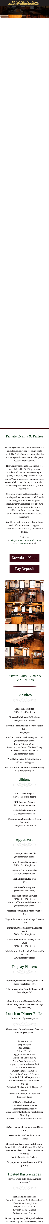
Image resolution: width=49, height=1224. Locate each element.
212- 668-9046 (18, 2)
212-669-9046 (22, 543)
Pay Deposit (24, 569)
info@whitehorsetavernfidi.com (23, 4)
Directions (32, 2)
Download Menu (24, 558)
